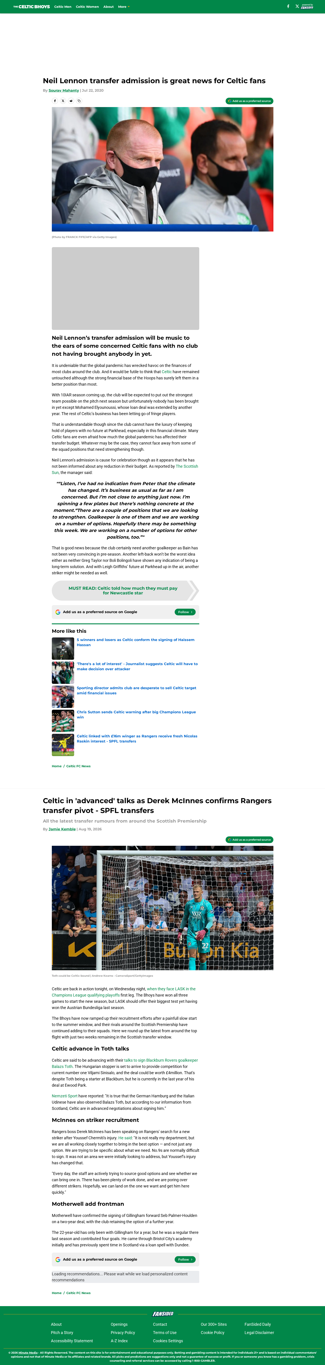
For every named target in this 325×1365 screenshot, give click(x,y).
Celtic (167, 371)
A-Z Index (119, 1340)
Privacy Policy (123, 1332)
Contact (160, 1324)
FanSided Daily (258, 1324)
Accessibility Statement (72, 1340)
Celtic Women (87, 7)
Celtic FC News (78, 766)
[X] (297, 6)
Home (57, 766)
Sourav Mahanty (64, 90)
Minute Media (28, 1352)
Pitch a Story (62, 1332)
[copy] (79, 101)
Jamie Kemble (62, 829)
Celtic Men (62, 7)
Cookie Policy (212, 1332)
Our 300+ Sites (214, 1324)
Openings (119, 1324)
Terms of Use (165, 1332)
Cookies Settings (168, 1340)
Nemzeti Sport (65, 1096)
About (108, 7)
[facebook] (288, 6)
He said (125, 1137)
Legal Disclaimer (259, 1332)
